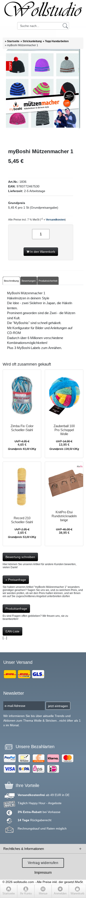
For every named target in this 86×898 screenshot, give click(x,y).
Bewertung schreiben (20, 557)
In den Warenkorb (42, 251)
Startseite (8, 893)
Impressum (43, 872)
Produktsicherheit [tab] (48, 280)
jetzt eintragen (58, 706)
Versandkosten (55, 219)
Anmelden (60, 893)
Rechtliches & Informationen (23, 849)
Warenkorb (77, 893)
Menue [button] (43, 893)
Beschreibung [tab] (11, 280)
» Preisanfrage (16, 579)
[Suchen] (65, 26)
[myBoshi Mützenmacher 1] (43, 98)
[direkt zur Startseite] (43, 11)
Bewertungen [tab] (29, 280)
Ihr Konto (26, 893)
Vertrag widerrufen (43, 863)
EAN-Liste (12, 631)
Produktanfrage (16, 608)
